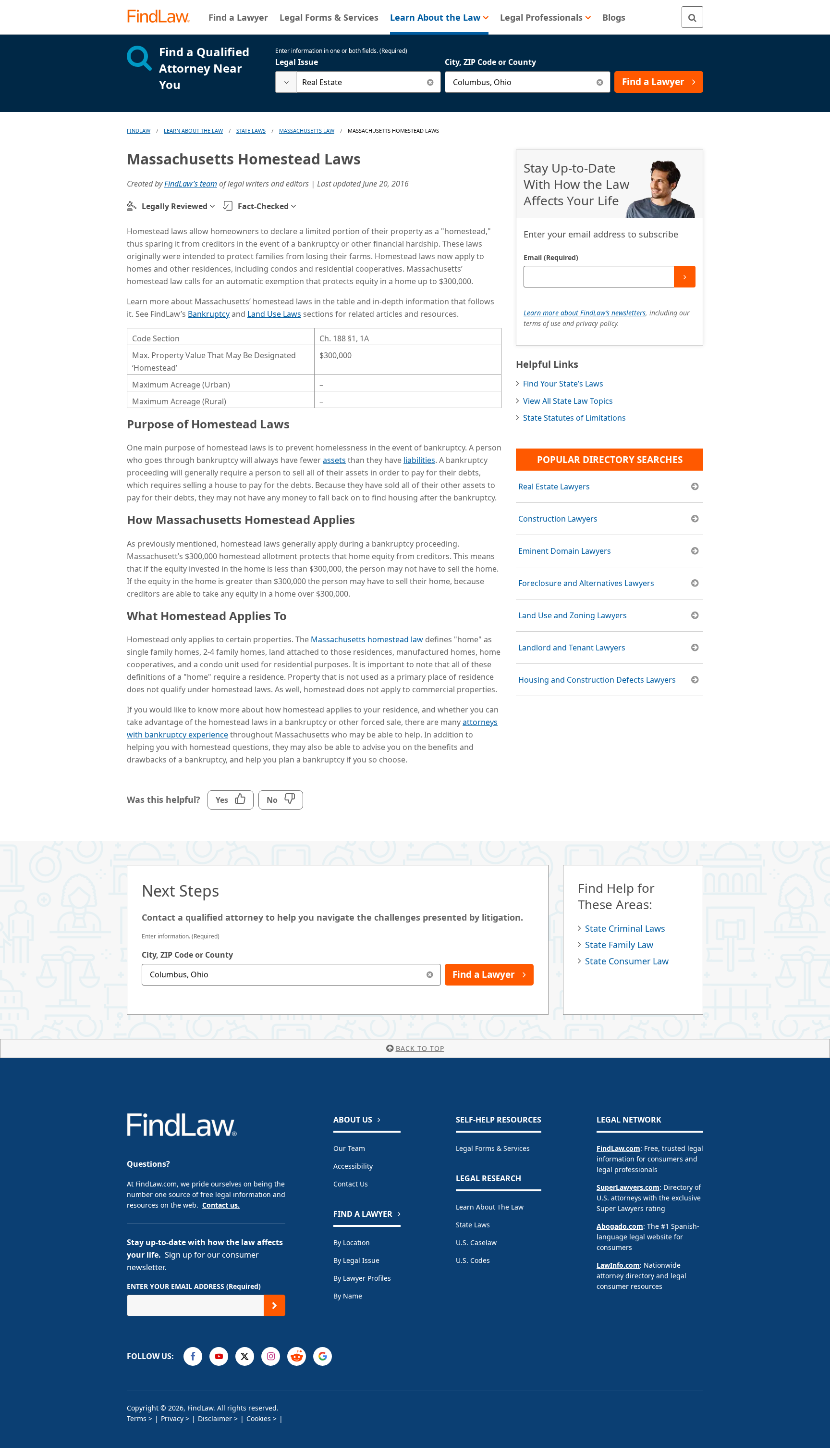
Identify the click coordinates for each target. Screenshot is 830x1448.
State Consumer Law (627, 961)
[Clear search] (430, 82)
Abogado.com (620, 1226)
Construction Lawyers (558, 518)
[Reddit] (296, 1356)
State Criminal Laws (625, 928)
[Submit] (685, 276)
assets (334, 460)
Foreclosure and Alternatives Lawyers (586, 583)
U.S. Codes (473, 1260)
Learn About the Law (490, 1206)
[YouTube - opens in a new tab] (218, 1356)
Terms (136, 1418)
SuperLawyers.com (628, 1187)
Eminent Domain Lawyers (564, 551)
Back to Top (420, 1048)
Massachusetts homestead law (367, 639)
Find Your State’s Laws (563, 383)
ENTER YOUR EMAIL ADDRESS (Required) (194, 1286)
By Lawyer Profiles (362, 1278)
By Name (347, 1295)
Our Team (349, 1148)
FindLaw (138, 130)
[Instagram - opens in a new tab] (270, 1356)
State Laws (251, 130)
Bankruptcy (209, 314)
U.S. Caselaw (476, 1242)
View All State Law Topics (568, 401)
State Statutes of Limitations (574, 417)
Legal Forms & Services (493, 1148)
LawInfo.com (618, 1265)
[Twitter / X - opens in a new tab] (244, 1356)
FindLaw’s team (190, 183)
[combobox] (358, 82)
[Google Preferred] (322, 1356)
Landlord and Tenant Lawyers (571, 647)
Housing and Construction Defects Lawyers (597, 679)
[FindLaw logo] (162, 17)
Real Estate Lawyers (554, 486)
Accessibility (353, 1166)
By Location (351, 1242)
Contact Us (350, 1183)
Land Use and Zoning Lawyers (572, 615)
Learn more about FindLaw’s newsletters (585, 312)
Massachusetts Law (306, 130)
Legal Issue (296, 62)
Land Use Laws (274, 314)
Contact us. (221, 1205)
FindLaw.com (618, 1148)
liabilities (419, 460)
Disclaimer (215, 1418)
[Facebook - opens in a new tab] (192, 1356)
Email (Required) (551, 257)
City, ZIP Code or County (490, 62)
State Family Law (619, 944)
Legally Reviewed (174, 206)
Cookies (258, 1418)
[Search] (692, 17)
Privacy (172, 1418)
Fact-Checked (263, 206)
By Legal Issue (356, 1260)
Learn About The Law (193, 130)
